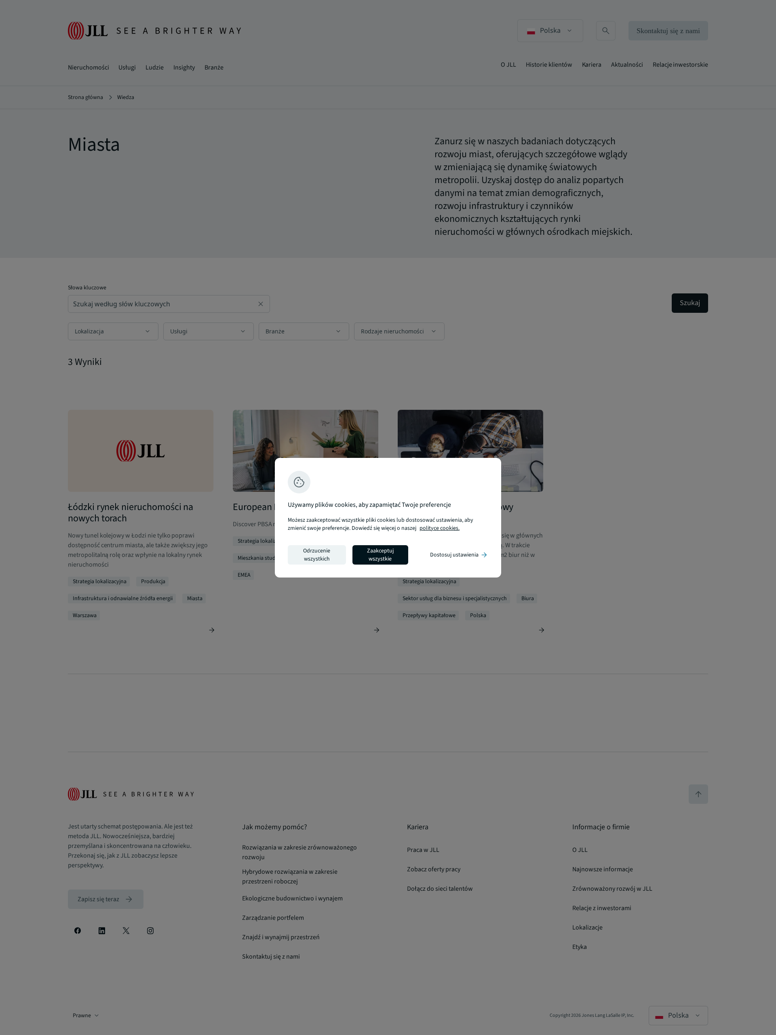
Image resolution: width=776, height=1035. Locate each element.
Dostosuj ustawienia (459, 555)
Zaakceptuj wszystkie (380, 555)
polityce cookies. (440, 528)
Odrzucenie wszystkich (316, 555)
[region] (388, 518)
